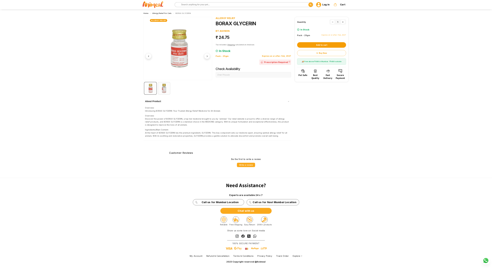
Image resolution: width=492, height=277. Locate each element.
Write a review (246, 165)
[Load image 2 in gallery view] (164, 88)
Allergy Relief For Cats (162, 13)
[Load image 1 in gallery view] (150, 88)
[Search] (177, 5)
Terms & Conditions (243, 256)
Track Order (282, 256)
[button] (339, 4)
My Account (196, 256)
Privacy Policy (264, 256)
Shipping (231, 45)
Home (146, 13)
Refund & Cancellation (217, 256)
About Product (153, 101)
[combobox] (244, 4)
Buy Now (323, 53)
